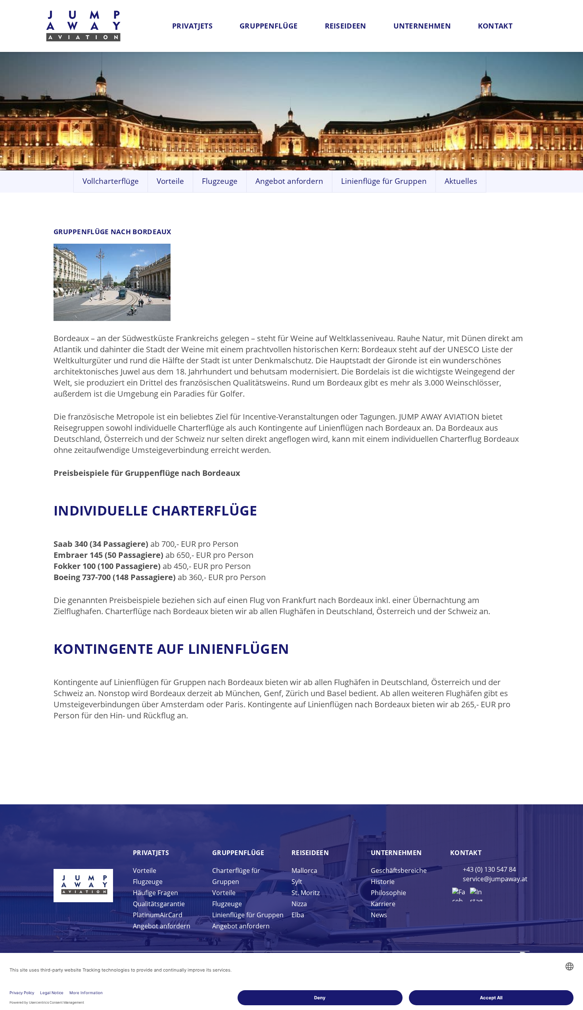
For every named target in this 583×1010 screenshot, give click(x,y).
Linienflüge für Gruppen (384, 181)
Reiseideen (345, 26)
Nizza (299, 903)
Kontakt (495, 26)
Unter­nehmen (396, 852)
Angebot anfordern (289, 181)
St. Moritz (306, 892)
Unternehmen (422, 26)
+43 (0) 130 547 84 (489, 869)
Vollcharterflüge (110, 181)
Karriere (383, 903)
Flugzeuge (220, 181)
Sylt (297, 881)
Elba (298, 915)
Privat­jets (151, 852)
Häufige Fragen (155, 892)
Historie (383, 881)
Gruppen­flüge (238, 852)
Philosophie (388, 892)
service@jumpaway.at (495, 878)
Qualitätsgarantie (159, 903)
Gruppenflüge (269, 26)
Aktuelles (461, 181)
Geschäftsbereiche (399, 870)
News (379, 915)
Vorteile (170, 181)
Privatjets (192, 26)
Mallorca (304, 870)
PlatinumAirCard (157, 915)
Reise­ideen (310, 852)
